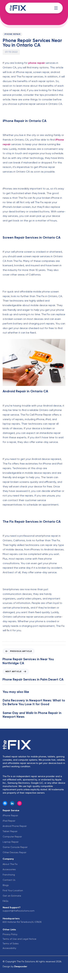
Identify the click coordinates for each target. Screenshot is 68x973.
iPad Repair (9, 820)
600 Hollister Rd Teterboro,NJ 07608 (22, 922)
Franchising (9, 874)
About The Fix (10, 864)
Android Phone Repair (15, 826)
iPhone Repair (12, 34)
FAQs (5, 901)
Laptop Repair (10, 842)
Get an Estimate (12, 895)
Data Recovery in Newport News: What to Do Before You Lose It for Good (34, 702)
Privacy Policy (10, 934)
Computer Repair (12, 836)
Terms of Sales (11, 943)
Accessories (9, 869)
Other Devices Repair (14, 852)
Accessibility (9, 948)
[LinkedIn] (12, 803)
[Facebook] (5, 803)
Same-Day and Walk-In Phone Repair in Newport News (32, 715)
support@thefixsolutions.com (18, 910)
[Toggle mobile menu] (55, 8)
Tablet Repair (10, 831)
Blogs (6, 885)
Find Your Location (13, 890)
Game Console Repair (15, 847)
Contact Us (9, 880)
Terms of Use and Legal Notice (19, 939)
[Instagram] (19, 803)
